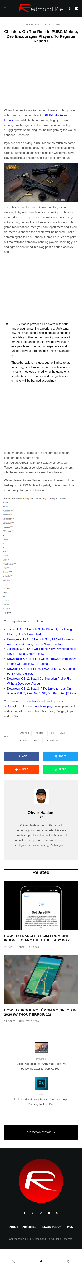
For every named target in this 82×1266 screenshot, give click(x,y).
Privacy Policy (51, 1227)
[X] (32, 1213)
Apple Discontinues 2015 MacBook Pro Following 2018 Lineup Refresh (41, 1064)
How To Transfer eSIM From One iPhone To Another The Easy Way (37, 938)
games (40, 733)
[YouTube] (49, 1213)
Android (25, 733)
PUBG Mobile (54, 115)
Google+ (13, 706)
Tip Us (69, 1227)
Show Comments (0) (39, 1132)
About (13, 1227)
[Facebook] (24, 1213)
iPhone (24, 740)
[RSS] (57, 1213)
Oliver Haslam (31, 24)
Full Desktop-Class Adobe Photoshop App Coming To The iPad (41, 1099)
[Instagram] (41, 1213)
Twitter (35, 701)
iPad (63, 733)
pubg (37, 740)
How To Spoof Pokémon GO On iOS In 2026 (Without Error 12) (40, 1012)
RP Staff (9, 947)
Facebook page (43, 706)
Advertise (29, 1227)
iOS (52, 733)
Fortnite (9, 120)
